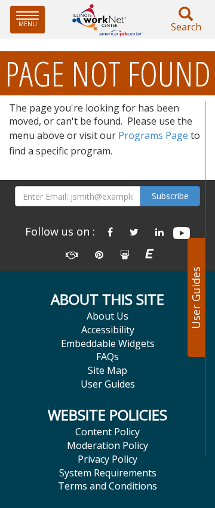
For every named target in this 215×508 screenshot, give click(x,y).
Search (186, 26)
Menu (32, 19)
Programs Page (153, 135)
